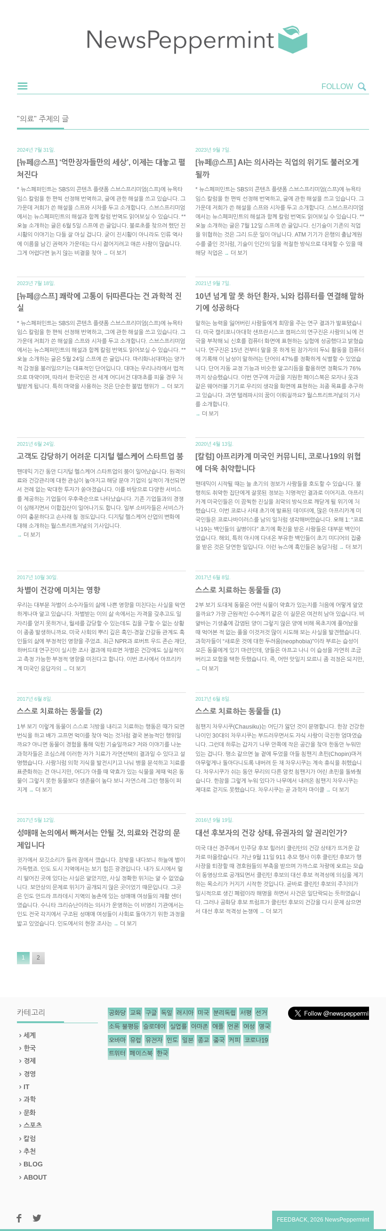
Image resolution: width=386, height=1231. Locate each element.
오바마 (117, 1040)
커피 (234, 1040)
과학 (30, 1099)
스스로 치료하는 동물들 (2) (59, 711)
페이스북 (141, 1053)
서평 (245, 1013)
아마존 (199, 1026)
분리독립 (224, 1013)
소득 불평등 (124, 1026)
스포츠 (33, 1125)
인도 (172, 1040)
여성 (249, 1026)
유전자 (153, 1040)
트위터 (117, 1053)
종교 (203, 1040)
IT (27, 1087)
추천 (30, 1151)
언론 (233, 1026)
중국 (219, 1040)
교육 (135, 1013)
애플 (218, 1026)
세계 (30, 1035)
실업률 (178, 1026)
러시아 (185, 1013)
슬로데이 (154, 1026)
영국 (264, 1026)
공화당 (117, 1013)
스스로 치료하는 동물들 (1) (238, 711)
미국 (203, 1013)
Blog (33, 1164)
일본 (187, 1040)
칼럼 (30, 1138)
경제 (30, 1061)
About (35, 1177)
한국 (30, 1048)
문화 (30, 1112)
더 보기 (118, 253)
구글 (151, 1013)
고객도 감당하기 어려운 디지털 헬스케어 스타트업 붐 (100, 456)
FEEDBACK (292, 1219)
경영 (30, 1074)
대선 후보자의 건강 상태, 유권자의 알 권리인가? (271, 833)
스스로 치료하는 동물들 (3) (238, 590)
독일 (166, 1013)
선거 (261, 1013)
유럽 (135, 1040)
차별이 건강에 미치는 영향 (58, 590)
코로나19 (256, 1040)
